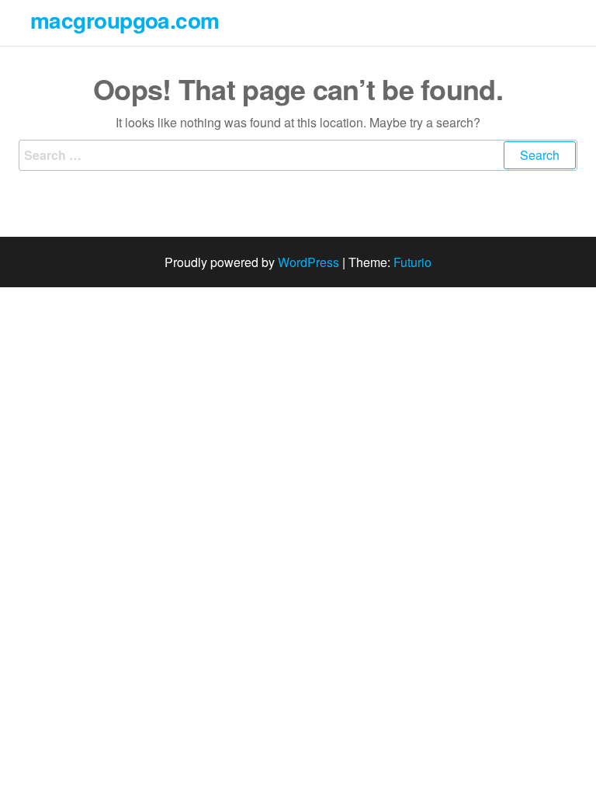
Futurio (412, 262)
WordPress (308, 262)
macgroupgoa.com (125, 20)
